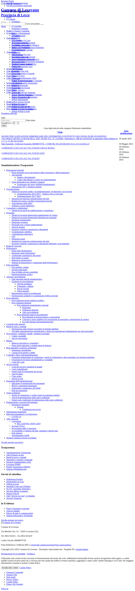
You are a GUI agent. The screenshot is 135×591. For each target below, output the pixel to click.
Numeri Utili (11, 575)
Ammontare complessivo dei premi (26, 255)
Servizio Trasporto (14, 498)
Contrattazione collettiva (22, 232)
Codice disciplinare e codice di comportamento (36, 180)
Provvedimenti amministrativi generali (32, 305)
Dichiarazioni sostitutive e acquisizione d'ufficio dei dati (35, 296)
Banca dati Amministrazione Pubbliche (28, 62)
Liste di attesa (17, 374)
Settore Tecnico (18, 104)
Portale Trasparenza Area (22, 80)
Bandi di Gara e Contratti (22, 64)
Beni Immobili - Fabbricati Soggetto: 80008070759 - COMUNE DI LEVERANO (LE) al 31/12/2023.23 (45, 144)
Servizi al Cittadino (14, 83)
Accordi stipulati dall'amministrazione (37, 322)
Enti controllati (12, 265)
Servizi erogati (12, 364)
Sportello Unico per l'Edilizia (18, 486)
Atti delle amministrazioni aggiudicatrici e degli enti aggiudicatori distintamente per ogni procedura (52, 331)
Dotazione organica (20, 222)
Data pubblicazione (126, 132)
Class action (17, 376)
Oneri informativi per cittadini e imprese (28, 182)
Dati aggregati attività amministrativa (27, 279)
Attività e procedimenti (15, 277)
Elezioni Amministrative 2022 (24, 78)
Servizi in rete (17, 379)
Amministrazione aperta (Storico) (25, 59)
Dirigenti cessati (18, 239)
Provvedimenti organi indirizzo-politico (28, 300)
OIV (13, 236)
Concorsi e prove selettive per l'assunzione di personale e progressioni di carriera (55, 319)
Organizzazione (12, 189)
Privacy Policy (12, 579)
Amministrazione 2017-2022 (29, 196)
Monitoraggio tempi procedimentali (26, 293)
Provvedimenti (12, 298)
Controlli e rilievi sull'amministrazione (22, 355)
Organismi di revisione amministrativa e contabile (32, 360)
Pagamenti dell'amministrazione (19, 381)
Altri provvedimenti (30, 312)
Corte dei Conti (18, 362)
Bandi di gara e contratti (16, 326)
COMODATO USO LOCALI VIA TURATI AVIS (23, 153)
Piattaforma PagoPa (14, 479)
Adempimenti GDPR (20, 435)
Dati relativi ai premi (20, 258)
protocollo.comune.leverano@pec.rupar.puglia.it (51, 545)
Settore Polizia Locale (21, 111)
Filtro (4, 126)
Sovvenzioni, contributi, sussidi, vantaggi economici (28, 334)
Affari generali (23, 291)
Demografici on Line (15, 482)
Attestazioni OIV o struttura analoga (27, 187)
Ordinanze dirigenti (30, 310)
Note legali (10, 577)
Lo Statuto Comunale (20, 45)
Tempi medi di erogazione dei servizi (27, 371)
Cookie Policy (25, 568)
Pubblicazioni (17, 69)
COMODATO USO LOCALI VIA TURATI (20, 158)
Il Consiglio (16, 40)
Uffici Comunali (13, 92)
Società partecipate (19, 270)
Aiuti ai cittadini (13, 511)
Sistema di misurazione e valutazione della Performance (35, 262)
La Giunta (16, 38)
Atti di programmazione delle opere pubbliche (31, 398)
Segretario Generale (20, 43)
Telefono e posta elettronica (23, 206)
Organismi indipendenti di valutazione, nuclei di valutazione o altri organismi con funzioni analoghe (53, 357)
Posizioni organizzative (21, 220)
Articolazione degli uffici (22, 203)
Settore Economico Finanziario (24, 97)
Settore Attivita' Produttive (22, 109)
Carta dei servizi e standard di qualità (27, 367)
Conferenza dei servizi (31, 409)
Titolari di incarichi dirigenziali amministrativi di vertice (34, 215)
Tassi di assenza (18, 227)
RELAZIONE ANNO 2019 (28, 424)
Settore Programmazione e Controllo (27, 95)
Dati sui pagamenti (19, 390)
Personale (10, 213)
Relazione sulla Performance (23, 253)
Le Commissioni (18, 50)
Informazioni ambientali (16, 412)
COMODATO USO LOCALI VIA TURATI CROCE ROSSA (28, 148)
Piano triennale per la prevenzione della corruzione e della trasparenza (40, 172)
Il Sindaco (16, 35)
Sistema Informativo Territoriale (19, 516)
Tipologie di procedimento (22, 281)
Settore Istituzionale (20, 99)
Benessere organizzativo (22, 260)
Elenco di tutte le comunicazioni (19, 513)
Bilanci (9, 341)
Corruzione (16, 421)
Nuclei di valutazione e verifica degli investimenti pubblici (36, 395)
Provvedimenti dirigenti (21, 303)
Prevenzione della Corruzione (24, 428)
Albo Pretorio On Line (21, 54)
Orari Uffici (11, 90)
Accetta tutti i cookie (10, 568)
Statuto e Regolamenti (21, 47)
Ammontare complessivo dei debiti (26, 388)
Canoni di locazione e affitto (23, 352)
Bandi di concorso (13, 246)
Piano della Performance (22, 251)
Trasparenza (11, 52)
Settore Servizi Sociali (21, 102)
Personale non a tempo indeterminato (27, 225)
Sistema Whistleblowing (16, 469)
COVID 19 (16, 416)
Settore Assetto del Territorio (23, 107)
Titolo (60, 132)
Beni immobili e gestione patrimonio (21, 348)
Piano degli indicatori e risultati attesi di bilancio (31, 345)
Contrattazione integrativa (22, 234)
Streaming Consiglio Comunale (19, 460)
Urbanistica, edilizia (25, 286)
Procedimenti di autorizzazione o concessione (41, 317)
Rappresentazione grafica (22, 274)
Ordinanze (16, 66)
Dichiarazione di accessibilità (13, 554)
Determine (26, 307)
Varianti (20, 407)
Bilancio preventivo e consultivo (25, 343)
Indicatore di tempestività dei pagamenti (28, 383)
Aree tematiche (12, 85)
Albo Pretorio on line (15, 455)
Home (8, 31)
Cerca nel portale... (33, 24)
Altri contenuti (12, 419)
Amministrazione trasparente (23, 57)
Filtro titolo (30, 120)
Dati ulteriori (17, 433)
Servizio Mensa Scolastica (17, 491)
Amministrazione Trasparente (18, 453)
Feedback (31, 554)
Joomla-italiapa (82, 549)
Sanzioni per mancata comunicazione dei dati (30, 199)
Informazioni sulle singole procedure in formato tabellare (35, 329)
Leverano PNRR (13, 464)
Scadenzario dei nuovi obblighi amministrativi (36, 184)
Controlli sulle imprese (15, 324)
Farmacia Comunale (14, 572)
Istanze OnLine (12, 493)
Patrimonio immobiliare (21, 350)
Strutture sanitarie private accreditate (21, 438)
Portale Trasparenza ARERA (18, 467)
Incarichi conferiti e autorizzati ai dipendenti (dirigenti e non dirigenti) (40, 244)
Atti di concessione (19, 338)
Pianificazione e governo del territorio (22, 402)
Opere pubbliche (13, 393)
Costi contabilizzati (19, 369)
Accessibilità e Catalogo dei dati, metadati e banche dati (35, 431)
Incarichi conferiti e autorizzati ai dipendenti (30, 229)
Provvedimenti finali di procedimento (32, 315)
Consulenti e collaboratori (17, 208)
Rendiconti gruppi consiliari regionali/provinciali (32, 201)
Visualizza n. (6, 123)
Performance (11, 248)
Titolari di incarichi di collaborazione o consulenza (32, 210)
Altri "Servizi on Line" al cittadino (20, 496)
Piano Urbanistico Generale (23, 73)
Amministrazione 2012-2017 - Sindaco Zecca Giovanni (40, 194)
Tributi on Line (12, 484)
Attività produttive (24, 284)
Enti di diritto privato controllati (25, 272)
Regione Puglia (7, 1)
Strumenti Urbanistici (20, 405)
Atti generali (17, 175)
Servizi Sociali (23, 289)
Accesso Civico (18, 76)
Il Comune (10, 33)
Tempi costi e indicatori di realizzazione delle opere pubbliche (37, 400)
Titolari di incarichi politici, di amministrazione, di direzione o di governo (42, 191)
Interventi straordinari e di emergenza (21, 414)
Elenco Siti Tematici (14, 584)
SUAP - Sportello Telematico (18, 489)
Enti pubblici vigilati (20, 267)
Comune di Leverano (20, 12)
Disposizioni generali (15, 170)
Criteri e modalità (19, 336)
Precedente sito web (20, 71)
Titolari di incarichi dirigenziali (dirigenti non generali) (34, 217)
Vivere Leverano (13, 88)
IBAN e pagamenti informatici (24, 386)
